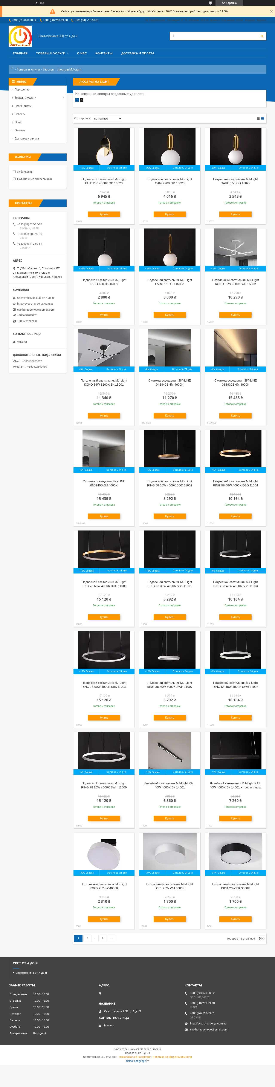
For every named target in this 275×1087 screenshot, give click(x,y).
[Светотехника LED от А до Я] (20, 36)
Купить (103, 214)
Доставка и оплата (137, 53)
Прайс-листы (23, 105)
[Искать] (262, 36)
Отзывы (20, 130)
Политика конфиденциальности (172, 1056)
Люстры (48, 69)
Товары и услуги (50, 53)
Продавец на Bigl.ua (137, 1053)
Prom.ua (157, 1049)
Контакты (104, 53)
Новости (20, 114)
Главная (20, 53)
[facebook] (77, 100)
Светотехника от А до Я (31, 972)
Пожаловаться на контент (135, 1056)
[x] (81, 100)
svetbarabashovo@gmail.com (36, 309)
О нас (82, 53)
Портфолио (22, 89)
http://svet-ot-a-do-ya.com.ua (35, 303)
